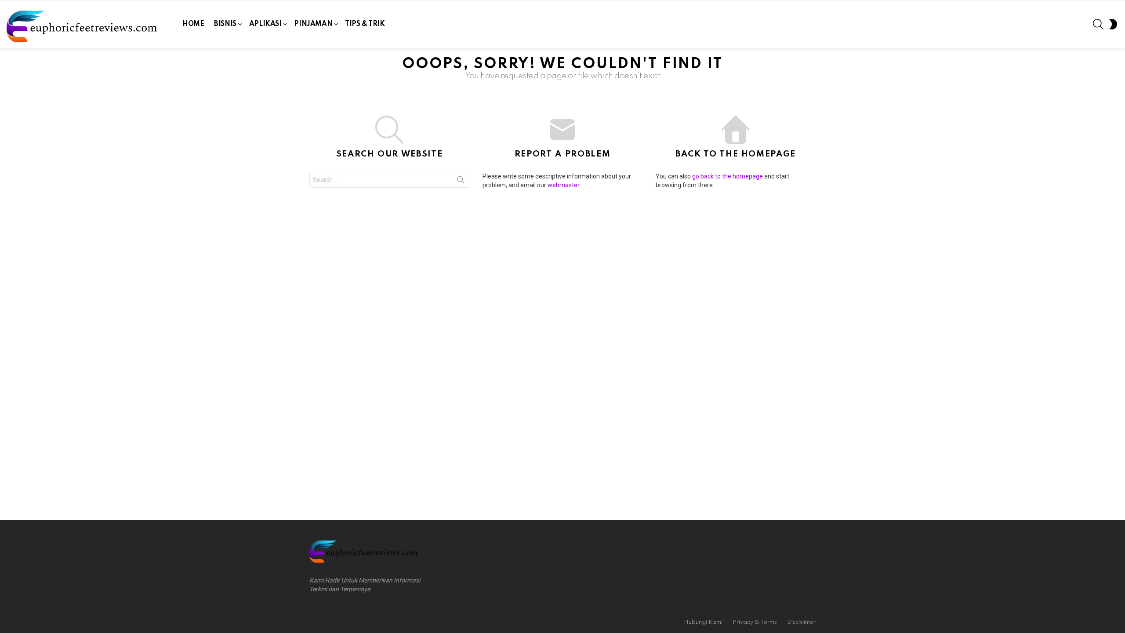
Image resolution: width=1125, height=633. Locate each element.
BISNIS (225, 24)
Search (460, 181)
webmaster (563, 185)
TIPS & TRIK (365, 24)
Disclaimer (801, 622)
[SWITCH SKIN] (1113, 24)
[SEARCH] (1098, 24)
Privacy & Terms (755, 622)
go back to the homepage (727, 176)
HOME (193, 24)
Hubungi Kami (703, 622)
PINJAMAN (313, 24)
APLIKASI (265, 24)
